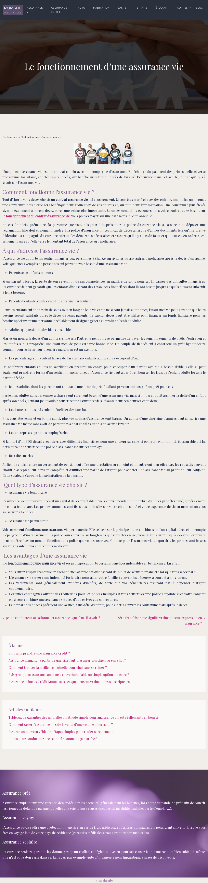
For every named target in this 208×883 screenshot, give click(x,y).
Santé (122, 7)
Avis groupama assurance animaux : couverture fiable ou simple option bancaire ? (69, 674)
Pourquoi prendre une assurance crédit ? (39, 653)
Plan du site (104, 880)
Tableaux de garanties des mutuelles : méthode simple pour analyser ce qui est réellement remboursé (83, 717)
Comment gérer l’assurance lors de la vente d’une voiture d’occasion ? (61, 724)
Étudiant (162, 7)
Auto (81, 7)
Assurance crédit (59, 9)
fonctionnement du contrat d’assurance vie (38, 216)
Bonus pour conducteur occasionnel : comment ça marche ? (53, 739)
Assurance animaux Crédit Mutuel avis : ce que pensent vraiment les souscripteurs (69, 682)
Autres (182, 7)
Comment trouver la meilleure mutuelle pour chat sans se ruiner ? (58, 667)
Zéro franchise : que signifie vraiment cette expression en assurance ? (159, 620)
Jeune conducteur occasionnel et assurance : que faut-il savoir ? (53, 618)
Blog (199, 7)
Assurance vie (35, 9)
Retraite (141, 7)
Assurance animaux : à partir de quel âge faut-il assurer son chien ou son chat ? (67, 660)
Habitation (101, 7)
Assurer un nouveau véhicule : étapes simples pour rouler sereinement (61, 731)
